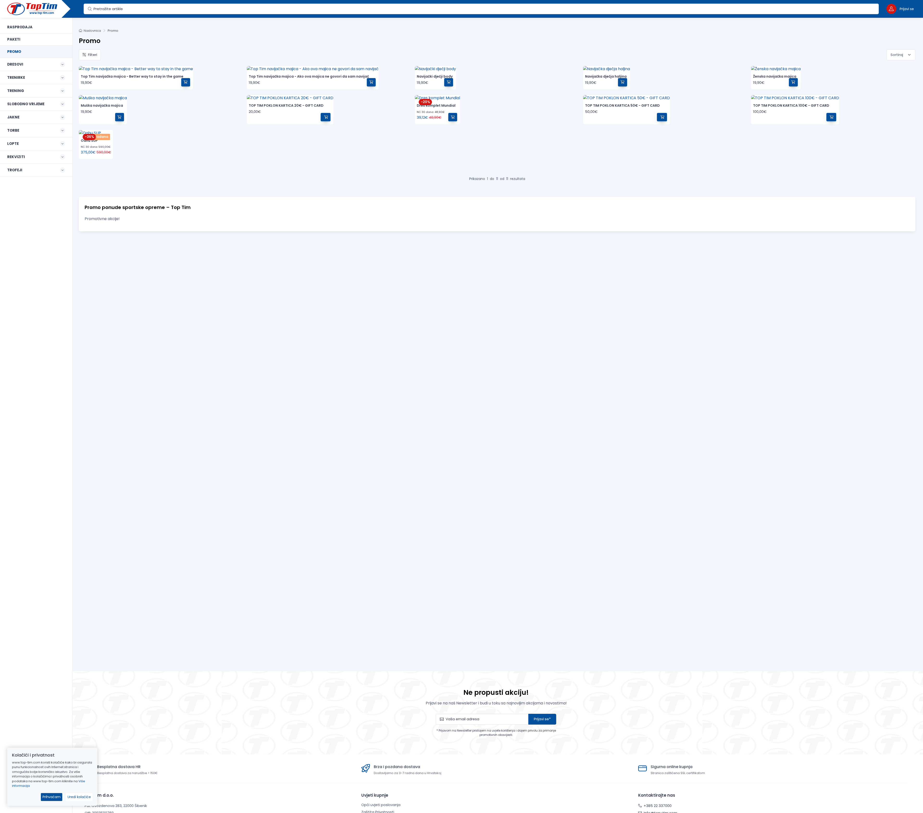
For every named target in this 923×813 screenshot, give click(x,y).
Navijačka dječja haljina (606, 76)
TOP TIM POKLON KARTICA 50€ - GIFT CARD (622, 105)
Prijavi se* (542, 718)
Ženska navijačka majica (774, 76)
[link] (36, 27)
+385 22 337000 (657, 805)
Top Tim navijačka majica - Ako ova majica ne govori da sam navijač (309, 76)
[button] (900, 9)
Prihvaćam (52, 797)
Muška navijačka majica (102, 105)
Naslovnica (92, 30)
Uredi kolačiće (79, 797)
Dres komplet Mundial (436, 105)
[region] (36, 409)
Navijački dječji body (435, 76)
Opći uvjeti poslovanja (380, 804)
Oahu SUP (89, 140)
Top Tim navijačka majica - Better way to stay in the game (132, 76)
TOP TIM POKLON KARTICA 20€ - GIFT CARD (286, 105)
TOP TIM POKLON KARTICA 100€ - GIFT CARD (791, 105)
